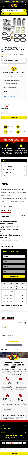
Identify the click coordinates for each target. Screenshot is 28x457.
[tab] (8, 331)
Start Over (14, 279)
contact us (23, 404)
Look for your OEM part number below (7, 153)
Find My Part (14, 276)
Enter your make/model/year (21, 152)
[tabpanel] (14, 29)
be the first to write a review (14, 345)
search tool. (7, 154)
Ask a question (20, 54)
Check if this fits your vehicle (9, 96)
